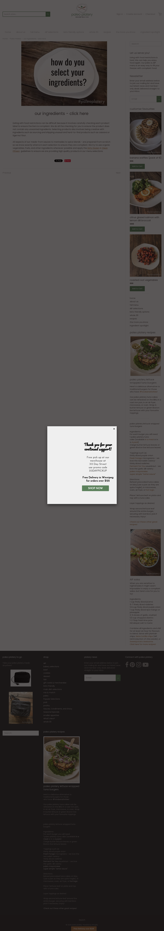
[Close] (113, 428)
